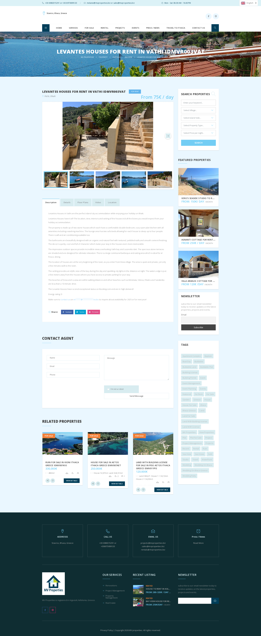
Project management (192, 443)
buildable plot (206, 367)
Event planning (189, 388)
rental (196, 448)
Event (202, 377)
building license (190, 372)
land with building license (195, 421)
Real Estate (111, 603)
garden (186, 399)
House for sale (189, 405)
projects (209, 443)
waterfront (207, 459)
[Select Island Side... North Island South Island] (198, 118)
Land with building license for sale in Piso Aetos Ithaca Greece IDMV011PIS (153, 465)
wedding (187, 465)
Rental (104, 27)
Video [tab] (98, 202)
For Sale (89, 27)
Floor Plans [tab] (82, 202)
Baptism (208, 356)
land (202, 410)
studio (186, 459)
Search (199, 142)
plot (184, 437)
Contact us (198, 27)
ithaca (203, 405)
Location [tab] (112, 202)
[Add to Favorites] (52, 480)
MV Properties (189, 432)
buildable (199, 361)
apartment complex (192, 356)
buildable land (189, 367)
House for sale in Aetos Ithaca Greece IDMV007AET (106, 464)
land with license (191, 426)
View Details (71, 480)
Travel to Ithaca (175, 27)
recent (186, 448)
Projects (120, 27)
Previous (47, 135)
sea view (187, 454)
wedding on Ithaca (203, 465)
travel (195, 459)
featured (187, 394)
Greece (197, 399)
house (208, 399)
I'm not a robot (117, 389)
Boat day (187, 361)
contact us (65, 299)
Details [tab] (67, 202)
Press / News (153, 27)
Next (168, 135)
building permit (189, 377)
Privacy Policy (106, 630)
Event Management (191, 383)
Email (184, 314)
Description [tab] (50, 202)
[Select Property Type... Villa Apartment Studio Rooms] (198, 126)
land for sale (189, 416)
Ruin (205, 448)
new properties (207, 432)
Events (135, 27)
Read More (198, 543)
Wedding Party (189, 475)
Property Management (112, 597)
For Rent (199, 394)
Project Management (115, 591)
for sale (210, 394)
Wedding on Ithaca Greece (195, 470)
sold (210, 454)
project (208, 437)
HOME (59, 27)
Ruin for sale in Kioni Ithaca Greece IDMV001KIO (62, 464)
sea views (199, 454)
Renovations (111, 586)
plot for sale (195, 437)
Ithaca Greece (189, 410)
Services (73, 27)
